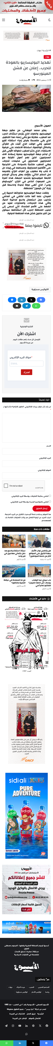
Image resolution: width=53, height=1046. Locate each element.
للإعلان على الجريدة (20, 1018)
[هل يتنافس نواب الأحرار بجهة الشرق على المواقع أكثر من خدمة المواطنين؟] (39, 541)
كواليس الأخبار (36, 992)
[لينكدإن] (22, 300)
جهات (39, 51)
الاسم (48, 446)
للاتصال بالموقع (35, 1018)
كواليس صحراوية (39, 289)
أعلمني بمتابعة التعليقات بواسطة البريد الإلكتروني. (29, 496)
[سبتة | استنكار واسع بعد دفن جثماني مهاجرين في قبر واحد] (13, 541)
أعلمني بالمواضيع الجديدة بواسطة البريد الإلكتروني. (29, 502)
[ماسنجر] (12, 300)
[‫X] (31, 300)
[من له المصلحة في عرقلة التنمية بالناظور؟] (13, 570)
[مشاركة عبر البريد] (17, 306)
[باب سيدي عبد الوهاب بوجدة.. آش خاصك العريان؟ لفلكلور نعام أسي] (39, 570)
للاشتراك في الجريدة (17, 1014)
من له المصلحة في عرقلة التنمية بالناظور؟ (14, 581)
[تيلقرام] (26, 306)
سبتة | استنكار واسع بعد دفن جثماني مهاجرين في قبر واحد (14, 553)
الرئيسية (46, 51)
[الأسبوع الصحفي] (26, 20)
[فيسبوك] (41, 300)
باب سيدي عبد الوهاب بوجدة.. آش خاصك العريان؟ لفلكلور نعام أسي (40, 582)
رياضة (47, 992)
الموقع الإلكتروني (44, 470)
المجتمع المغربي (43, 987)
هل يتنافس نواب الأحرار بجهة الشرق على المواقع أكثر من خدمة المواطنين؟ (40, 553)
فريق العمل (31, 1014)
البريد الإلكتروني (45, 458)
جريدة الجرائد (20, 987)
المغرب (31, 987)
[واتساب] (36, 306)
